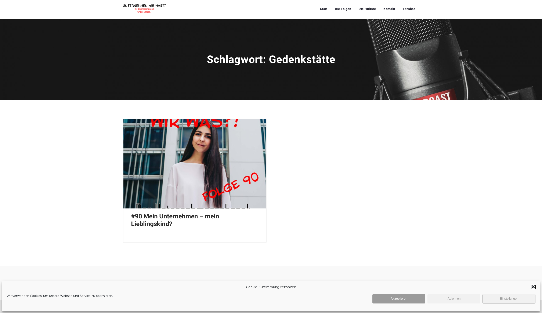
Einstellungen (509, 298)
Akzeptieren (399, 298)
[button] (533, 287)
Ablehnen (454, 298)
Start (324, 9)
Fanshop (409, 9)
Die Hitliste (367, 9)
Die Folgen (343, 9)
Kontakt (389, 9)
